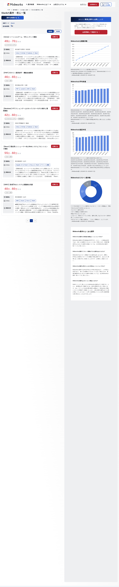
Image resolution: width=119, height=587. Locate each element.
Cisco (28, 200)
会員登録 (93, 4)
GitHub (23, 53)
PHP (17, 89)
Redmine (29, 53)
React (26, 165)
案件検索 (31, 4)
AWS (28, 89)
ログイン (83, 4)
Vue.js (32, 165)
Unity (17, 53)
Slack (36, 53)
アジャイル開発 (45, 165)
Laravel (23, 89)
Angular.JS (19, 165)
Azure (22, 200)
